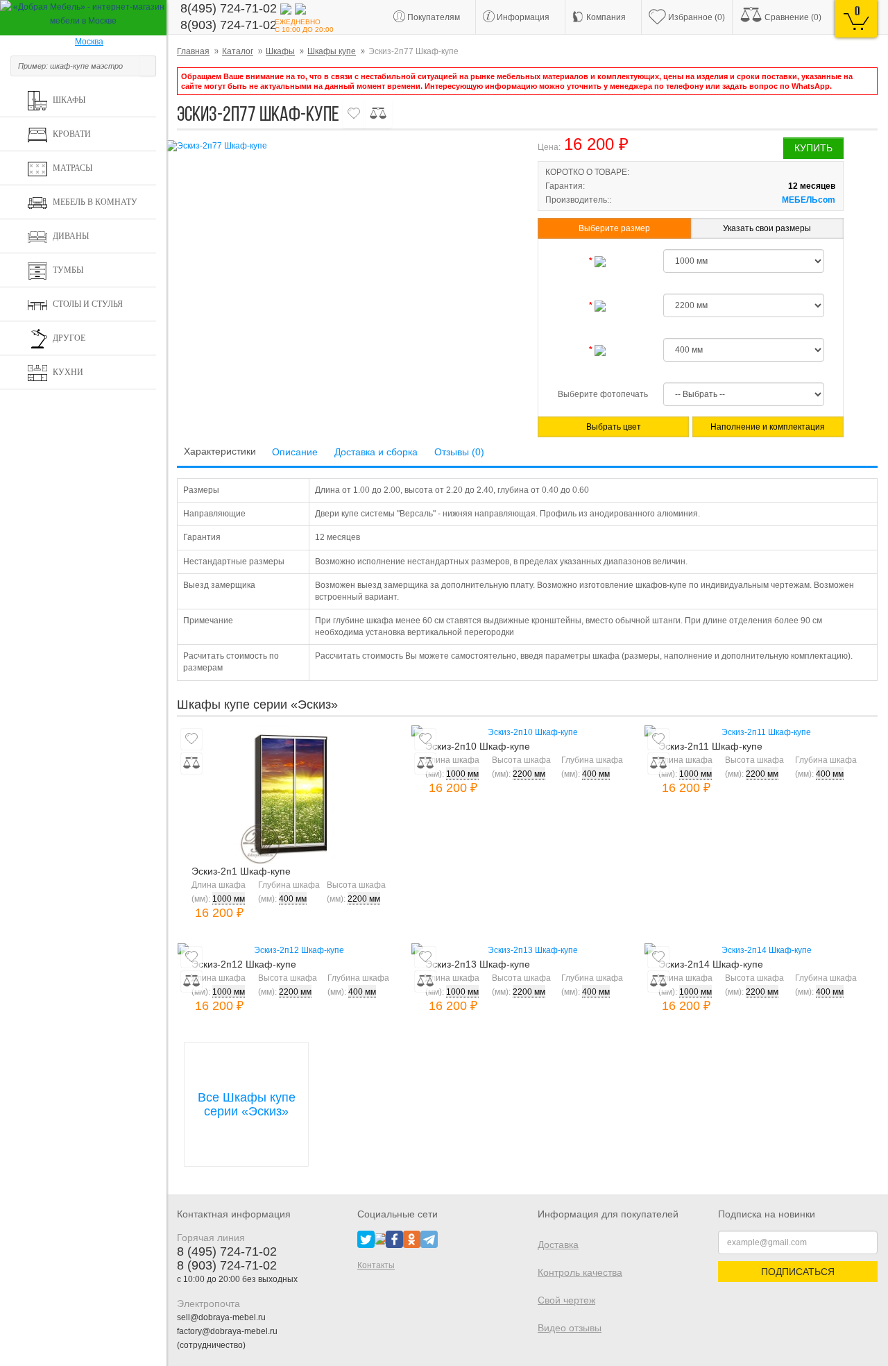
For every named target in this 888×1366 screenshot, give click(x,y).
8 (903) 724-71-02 (227, 1265)
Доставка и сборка (376, 451)
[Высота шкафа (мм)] (603, 305)
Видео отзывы (569, 1327)
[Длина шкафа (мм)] (603, 261)
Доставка (558, 1244)
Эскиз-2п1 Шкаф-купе (241, 871)
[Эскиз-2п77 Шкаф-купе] (340, 146)
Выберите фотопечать (603, 394)
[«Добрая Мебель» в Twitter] (366, 1238)
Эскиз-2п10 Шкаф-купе (477, 746)
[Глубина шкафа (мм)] (603, 350)
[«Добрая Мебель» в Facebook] (394, 1238)
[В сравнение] (378, 113)
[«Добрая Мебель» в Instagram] (380, 1238)
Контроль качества (580, 1272)
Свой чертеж (566, 1300)
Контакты (376, 1265)
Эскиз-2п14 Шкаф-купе (710, 964)
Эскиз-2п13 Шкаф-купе (477, 964)
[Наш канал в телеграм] (429, 1238)
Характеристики (220, 451)
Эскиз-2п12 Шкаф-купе (243, 964)
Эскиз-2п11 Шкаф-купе (710, 746)
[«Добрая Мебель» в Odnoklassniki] (411, 1238)
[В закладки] (354, 113)
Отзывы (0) (459, 451)
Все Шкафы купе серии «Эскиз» (247, 1104)
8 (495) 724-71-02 (227, 1251)
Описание (295, 451)
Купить (813, 147)
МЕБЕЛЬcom (808, 200)
